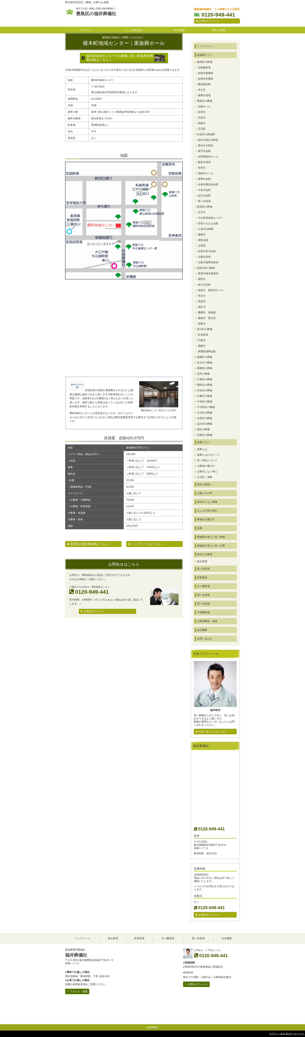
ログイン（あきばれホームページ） (287, 1033)
